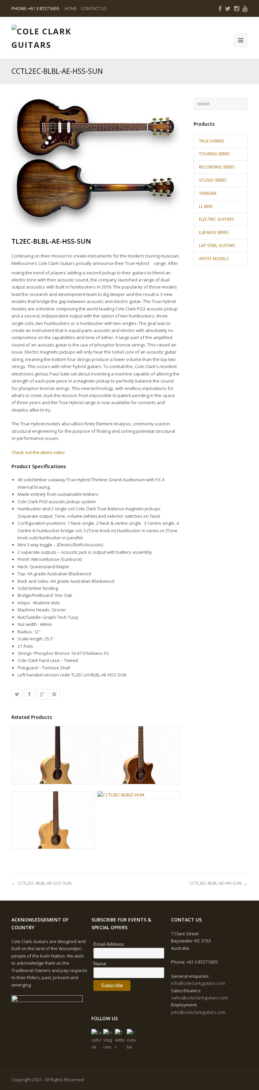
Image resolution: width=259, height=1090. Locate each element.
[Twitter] (120, 1040)
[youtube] (245, 8)
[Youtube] (132, 1040)
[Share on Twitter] (16, 694)
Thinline (208, 193)
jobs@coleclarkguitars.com (198, 1012)
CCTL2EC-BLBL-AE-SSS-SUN (44, 883)
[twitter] (228, 8)
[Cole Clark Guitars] (45, 38)
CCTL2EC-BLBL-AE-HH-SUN (215, 883)
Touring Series (214, 154)
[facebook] (220, 8)
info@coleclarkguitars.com (198, 983)
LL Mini (205, 206)
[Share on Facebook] (29, 694)
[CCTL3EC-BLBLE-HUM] (138, 794)
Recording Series (216, 167)
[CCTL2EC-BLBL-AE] (138, 755)
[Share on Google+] (41, 694)
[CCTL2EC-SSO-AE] (53, 820)
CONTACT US (94, 8)
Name (99, 963)
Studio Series (212, 180)
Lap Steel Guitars (217, 245)
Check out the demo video (38, 452)
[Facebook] (96, 1040)
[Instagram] (108, 1040)
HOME (70, 8)
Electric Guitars (216, 219)
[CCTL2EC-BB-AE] (53, 755)
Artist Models (214, 259)
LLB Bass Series (214, 232)
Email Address (108, 944)
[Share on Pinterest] (54, 694)
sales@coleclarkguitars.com (199, 998)
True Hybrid (211, 141)
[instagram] (236, 8)
